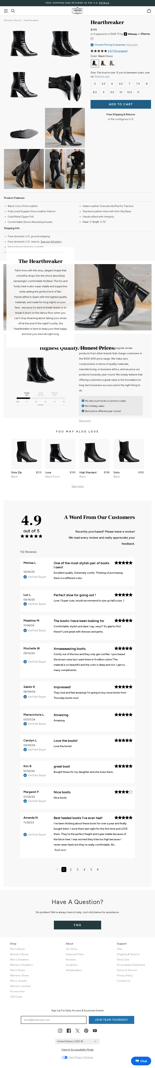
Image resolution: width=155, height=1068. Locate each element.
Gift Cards (16, 996)
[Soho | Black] (128, 454)
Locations (71, 965)
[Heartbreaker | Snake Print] (112, 64)
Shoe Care (123, 959)
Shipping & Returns (128, 954)
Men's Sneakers (19, 959)
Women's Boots (12, 20)
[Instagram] (60, 1031)
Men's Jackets (18, 980)
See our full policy (51, 241)
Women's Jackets (20, 986)
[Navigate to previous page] (57, 869)
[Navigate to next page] (97, 869)
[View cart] (149, 11)
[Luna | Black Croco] (60, 454)
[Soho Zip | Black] (26, 454)
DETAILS (104, 3)
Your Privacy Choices (80, 1057)
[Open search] (13, 11)
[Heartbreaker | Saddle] (104, 64)
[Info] (92, 38)
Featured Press (75, 954)
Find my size (102, 76)
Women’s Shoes (19, 975)
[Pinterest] (86, 1031)
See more (85, 420)
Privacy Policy (125, 975)
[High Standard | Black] (94, 454)
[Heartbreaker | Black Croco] (95, 64)
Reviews (71, 959)
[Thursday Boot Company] (77, 10)
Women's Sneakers (21, 965)
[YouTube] (95, 1031)
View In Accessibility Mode (77, 1049)
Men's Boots (17, 949)
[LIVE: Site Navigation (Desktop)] (6, 11)
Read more (60, 850)
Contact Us (123, 980)
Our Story (71, 949)
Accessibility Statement (131, 965)
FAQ (77, 925)
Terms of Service (127, 970)
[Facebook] (69, 1031)
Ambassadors (74, 970)
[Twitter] (77, 1031)
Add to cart (121, 104)
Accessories (17, 991)
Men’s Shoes (17, 970)
